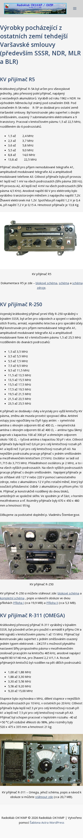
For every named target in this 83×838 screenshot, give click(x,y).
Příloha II (52, 603)
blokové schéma (46, 283)
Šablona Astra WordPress (47, 822)
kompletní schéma (12, 598)
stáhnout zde (44, 797)
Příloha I (18, 603)
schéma (64, 283)
